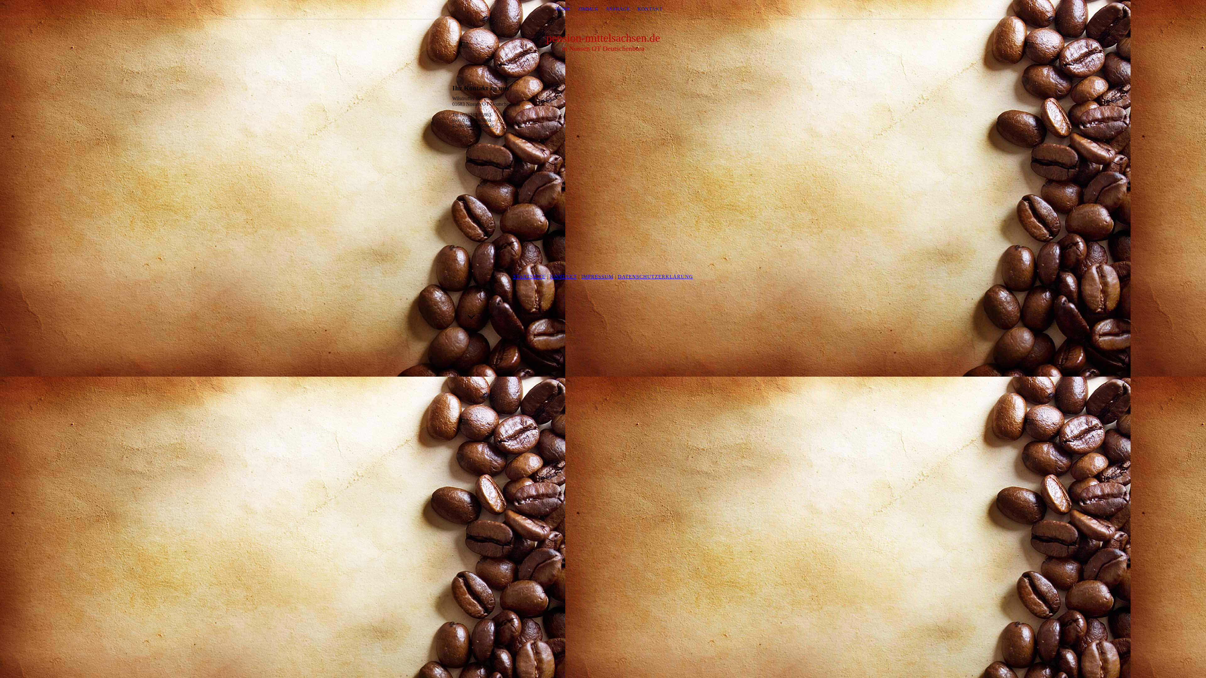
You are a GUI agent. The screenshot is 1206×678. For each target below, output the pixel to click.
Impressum (597, 276)
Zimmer (588, 9)
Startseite (529, 276)
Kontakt (563, 276)
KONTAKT (650, 9)
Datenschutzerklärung (655, 276)
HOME (562, 9)
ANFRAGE (618, 9)
